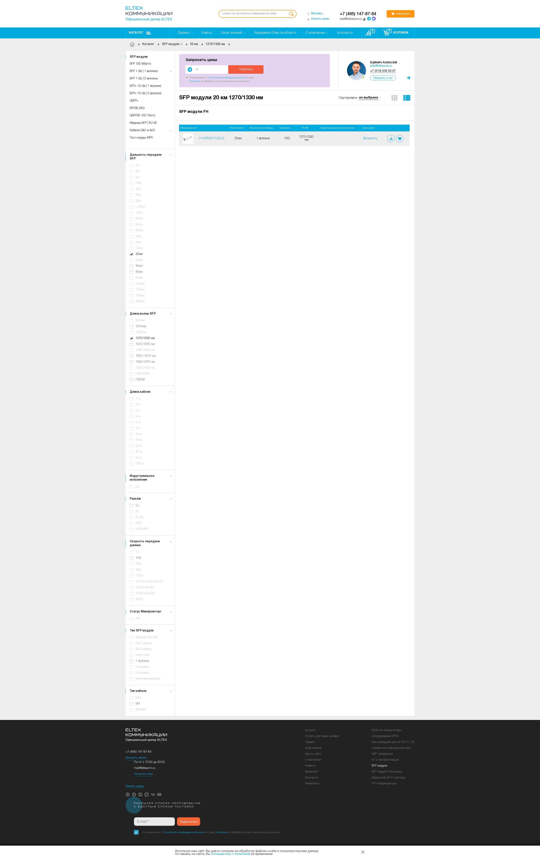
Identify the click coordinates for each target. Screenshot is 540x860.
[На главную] (149, 13)
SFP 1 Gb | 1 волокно (144, 71)
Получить (246, 69)
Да (137, 486)
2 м (138, 404)
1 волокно (142, 661)
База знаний (313, 748)
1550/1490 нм (145, 368)
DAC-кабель (144, 643)
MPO (139, 523)
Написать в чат (383, 77)
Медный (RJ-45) (146, 637)
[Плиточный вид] (394, 98)
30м (138, 201)
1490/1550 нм (145, 350)
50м (138, 195)
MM (138, 697)
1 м (138, 398)
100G (139, 575)
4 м (138, 416)
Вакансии (311, 771)
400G (139, 599)
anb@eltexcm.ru (381, 66)
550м (139, 230)
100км (140, 283)
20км (139, 254)
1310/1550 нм (145, 344)
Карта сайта (313, 754)
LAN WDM (142, 373)
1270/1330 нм (145, 338)
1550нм (141, 332)
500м (139, 224)
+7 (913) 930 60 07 (383, 71)
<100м (140, 207)
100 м (140, 463)
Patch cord (142, 655)
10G (138, 558)
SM (138, 703)
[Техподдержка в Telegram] (140, 794)
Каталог (136, 32)
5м (137, 177)
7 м (138, 428)
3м (137, 171)
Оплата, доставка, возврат (322, 736)
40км (139, 266)
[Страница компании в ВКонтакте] (153, 794)
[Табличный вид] (407, 98)
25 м (139, 452)
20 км (194, 44)
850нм (140, 320)
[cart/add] (399, 138)
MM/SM (141, 709)
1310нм (141, 326)
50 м (139, 458)
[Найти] (291, 14)
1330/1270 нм (145, 362)
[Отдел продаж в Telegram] (369, 18)
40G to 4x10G (145, 587)
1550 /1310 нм (146, 356)
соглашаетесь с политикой (230, 854)
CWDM (140, 379)
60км (139, 272)
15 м (139, 440)
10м (138, 183)
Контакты (311, 777)
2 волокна (142, 667)
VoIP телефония (382, 754)
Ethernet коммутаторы (386, 730)
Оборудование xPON (385, 736)
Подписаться (189, 821)
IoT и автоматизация (385, 760)
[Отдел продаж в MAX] (374, 18)
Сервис (310, 742)
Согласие (195, 81)
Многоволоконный (148, 678)
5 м (138, 422)
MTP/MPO (142, 529)
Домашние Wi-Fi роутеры (389, 777)
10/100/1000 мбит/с (149, 581)
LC (137, 505)
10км (139, 248)
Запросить (370, 138)
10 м (139, 434)
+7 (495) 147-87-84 (358, 14)
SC (137, 511)
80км (139, 278)
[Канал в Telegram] (134, 794)
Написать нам (143, 774)
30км (139, 260)
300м (139, 218)
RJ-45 (140, 517)
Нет (138, 618)
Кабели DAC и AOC (142, 130)
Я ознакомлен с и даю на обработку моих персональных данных (211, 832)
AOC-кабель (144, 649)
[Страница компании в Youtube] (159, 794)
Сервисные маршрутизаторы (391, 748)
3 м (138, 410)
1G (137, 552)
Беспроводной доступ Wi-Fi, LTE (393, 742)
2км (138, 236)
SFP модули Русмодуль (387, 771)
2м (137, 165)
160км (140, 295)
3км (138, 242)
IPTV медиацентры (384, 783)
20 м (139, 446)
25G (138, 564)
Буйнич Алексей (383, 62)
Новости (310, 766)
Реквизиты (312, 783)
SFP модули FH (193, 112)
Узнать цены (135, 786)
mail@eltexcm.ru (144, 768)
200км (140, 301)
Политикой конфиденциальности (227, 77)
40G (138, 569)
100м (139, 212)
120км (140, 289)
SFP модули (379, 766)
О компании (313, 760)
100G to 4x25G (145, 593)
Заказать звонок (136, 757)
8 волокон (142, 673)
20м (138, 189)
